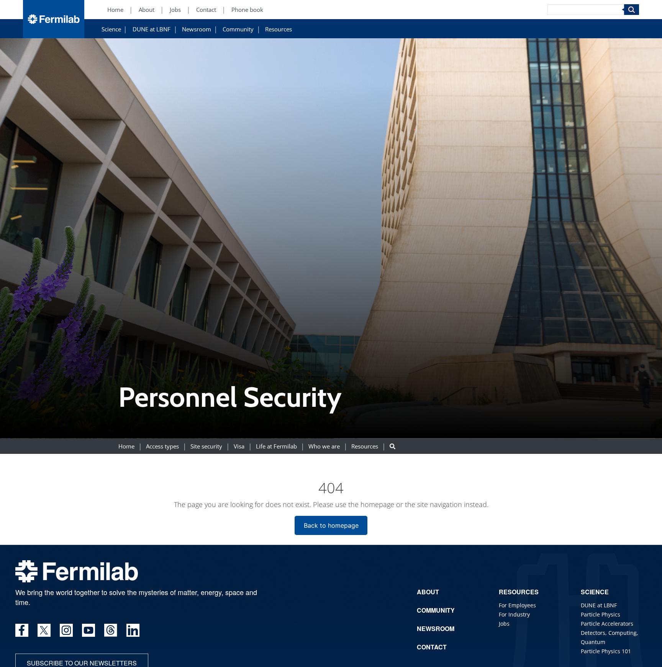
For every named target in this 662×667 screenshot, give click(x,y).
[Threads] (110, 630)
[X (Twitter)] (44, 630)
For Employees (517, 605)
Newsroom (196, 29)
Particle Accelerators (607, 623)
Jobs (175, 10)
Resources (278, 29)
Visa (239, 446)
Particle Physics (600, 614)
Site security (206, 446)
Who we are (324, 446)
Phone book (247, 10)
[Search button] (392, 446)
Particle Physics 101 (606, 651)
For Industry (514, 614)
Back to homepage (331, 525)
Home (115, 10)
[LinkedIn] (132, 630)
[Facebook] (21, 630)
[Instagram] (66, 630)
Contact (206, 10)
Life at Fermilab (276, 446)
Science (111, 29)
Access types (162, 446)
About (146, 10)
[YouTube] (88, 630)
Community (238, 29)
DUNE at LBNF (151, 29)
